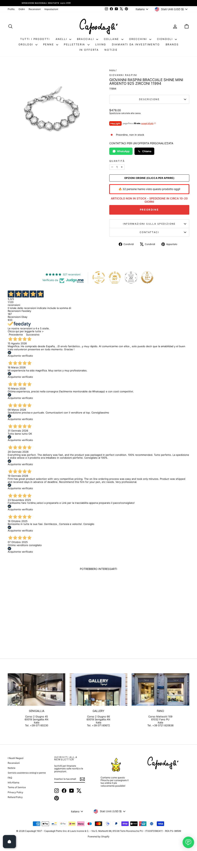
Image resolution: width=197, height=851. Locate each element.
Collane (112, 39)
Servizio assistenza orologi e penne (27, 772)
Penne (49, 44)
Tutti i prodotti (35, 39)
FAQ (10, 777)
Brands (172, 44)
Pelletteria (75, 44)
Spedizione (114, 113)
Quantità (117, 161)
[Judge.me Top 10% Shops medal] (147, 277)
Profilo (11, 9)
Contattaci (149, 232)
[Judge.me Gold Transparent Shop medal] (99, 277)
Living (100, 44)
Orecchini (138, 39)
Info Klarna (13, 782)
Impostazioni (51, 9)
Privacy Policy (15, 792)
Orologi (26, 44)
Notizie (111, 49)
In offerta (89, 49)
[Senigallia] (36, 689)
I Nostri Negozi (15, 758)
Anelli (62, 39)
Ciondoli (165, 39)
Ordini (21, 9)
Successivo (32, 334)
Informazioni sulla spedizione (149, 223)
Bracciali (86, 39)
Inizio (112, 70)
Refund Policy (15, 797)
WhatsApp (123, 151)
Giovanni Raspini (123, 75)
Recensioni (35, 9)
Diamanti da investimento (136, 44)
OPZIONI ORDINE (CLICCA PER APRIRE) (149, 178)
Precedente (16, 334)
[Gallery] (98, 689)
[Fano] (160, 689)
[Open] (9, 841)
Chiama (146, 151)
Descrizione (149, 99)
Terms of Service (17, 787)
